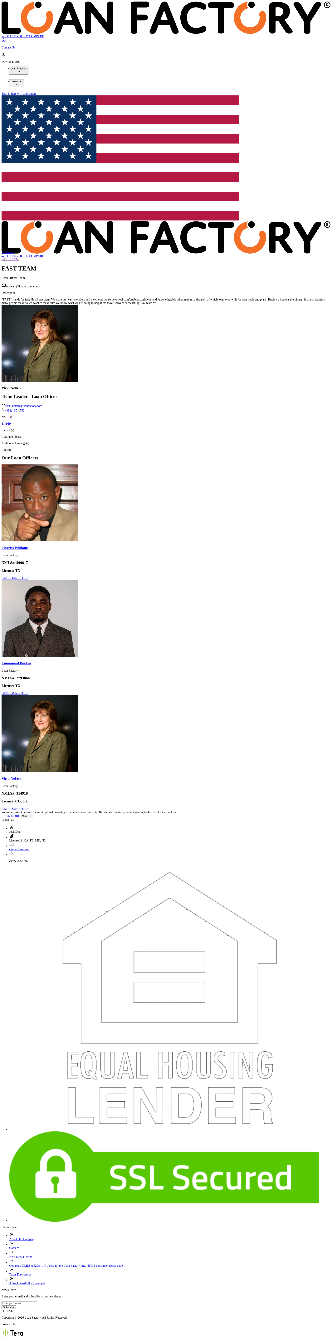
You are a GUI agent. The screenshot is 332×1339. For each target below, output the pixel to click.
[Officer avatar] (40, 540)
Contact (14, 1248)
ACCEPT (27, 816)
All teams (7, 252)
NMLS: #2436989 (20, 1256)
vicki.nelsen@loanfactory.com (23, 405)
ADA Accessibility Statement (27, 1283)
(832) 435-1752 (14, 410)
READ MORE (11, 815)
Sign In (6, 93)
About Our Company (22, 1239)
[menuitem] (18, 71)
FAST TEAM (10, 259)
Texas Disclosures (20, 1274)
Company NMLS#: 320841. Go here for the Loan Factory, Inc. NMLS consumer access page (66, 1265)
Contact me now (19, 849)
